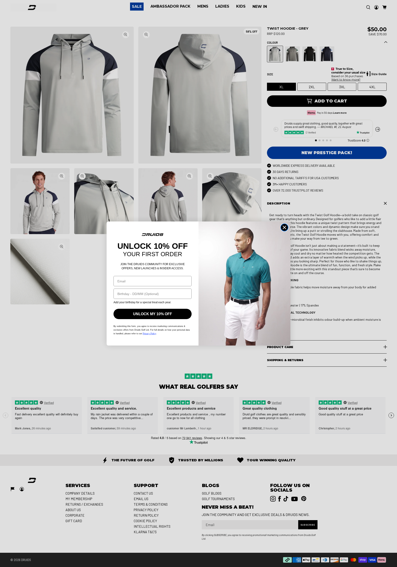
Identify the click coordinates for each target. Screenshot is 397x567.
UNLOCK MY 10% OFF (152, 314)
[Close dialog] (284, 227)
